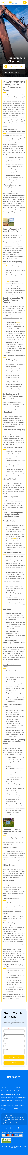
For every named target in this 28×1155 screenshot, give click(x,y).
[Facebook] (2, 1128)
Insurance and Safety (6, 1100)
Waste (18, 322)
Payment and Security (7, 1105)
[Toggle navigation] (3, 2)
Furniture (9, 266)
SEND (14, 1062)
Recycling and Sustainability (5, 1109)
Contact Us (17, 1087)
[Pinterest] (18, 1128)
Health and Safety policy (20, 1097)
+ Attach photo (14, 1057)
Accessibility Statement (7, 1094)
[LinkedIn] (14, 1128)
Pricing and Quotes (19, 1105)
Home (8, 281)
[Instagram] (10, 1128)
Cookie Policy (17, 1094)
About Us (3, 1087)
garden (14, 538)
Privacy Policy (17, 1091)
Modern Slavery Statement (18, 1101)
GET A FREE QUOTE (12, 72)
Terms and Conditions (7, 1091)
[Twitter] (6, 1128)
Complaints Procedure (7, 1097)
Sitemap (16, 1108)
